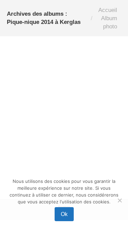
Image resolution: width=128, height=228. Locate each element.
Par (37, 171)
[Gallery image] (64, 96)
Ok (64, 214)
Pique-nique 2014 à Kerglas (42, 163)
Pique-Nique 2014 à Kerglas (60, 151)
